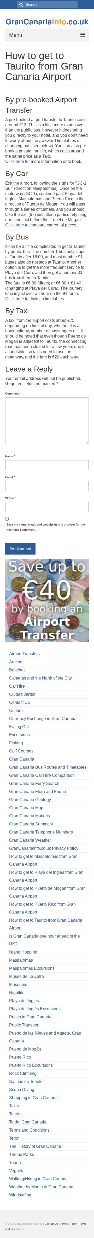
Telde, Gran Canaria (27, 1122)
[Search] (21, 4)
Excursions (19, 735)
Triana (15, 1162)
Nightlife (17, 992)
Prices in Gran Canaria (30, 1017)
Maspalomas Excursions (32, 968)
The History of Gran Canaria (35, 1146)
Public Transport (24, 1025)
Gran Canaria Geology (30, 799)
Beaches (17, 670)
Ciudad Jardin (22, 694)
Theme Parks (21, 1154)
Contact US (20, 702)
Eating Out (19, 726)
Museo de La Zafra (26, 976)
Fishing (16, 743)
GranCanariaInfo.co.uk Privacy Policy (43, 848)
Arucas (15, 662)
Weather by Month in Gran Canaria (41, 1187)
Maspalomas (21, 960)
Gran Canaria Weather (30, 840)
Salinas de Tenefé (26, 1081)
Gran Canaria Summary (31, 824)
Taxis (14, 1106)
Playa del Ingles (24, 1001)
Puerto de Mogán (25, 1049)
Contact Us (51, 1223)
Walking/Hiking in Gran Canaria (38, 1179)
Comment (13, 393)
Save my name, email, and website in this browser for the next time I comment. (46, 527)
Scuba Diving (21, 1089)
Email (10, 477)
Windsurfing (20, 1195)
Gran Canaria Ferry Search (34, 783)
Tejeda (15, 1114)
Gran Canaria (21, 759)
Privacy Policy (68, 1223)
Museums (18, 984)
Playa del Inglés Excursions (35, 1009)
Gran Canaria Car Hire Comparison (42, 775)
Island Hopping (23, 952)
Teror (14, 1138)
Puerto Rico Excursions (31, 1065)
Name (10, 456)
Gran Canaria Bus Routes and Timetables (47, 767)
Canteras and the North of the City (40, 678)
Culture (16, 710)
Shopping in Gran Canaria (33, 1098)
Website (10, 498)
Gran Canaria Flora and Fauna (37, 791)
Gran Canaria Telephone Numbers (41, 832)
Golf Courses (21, 751)
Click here (14, 161)
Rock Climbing (23, 1073)
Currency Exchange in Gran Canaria (43, 718)
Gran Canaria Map (26, 808)
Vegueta (17, 1170)
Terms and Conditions (29, 1130)
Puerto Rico (20, 1057)
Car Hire (17, 686)
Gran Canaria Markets (29, 816)
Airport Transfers (24, 654)
